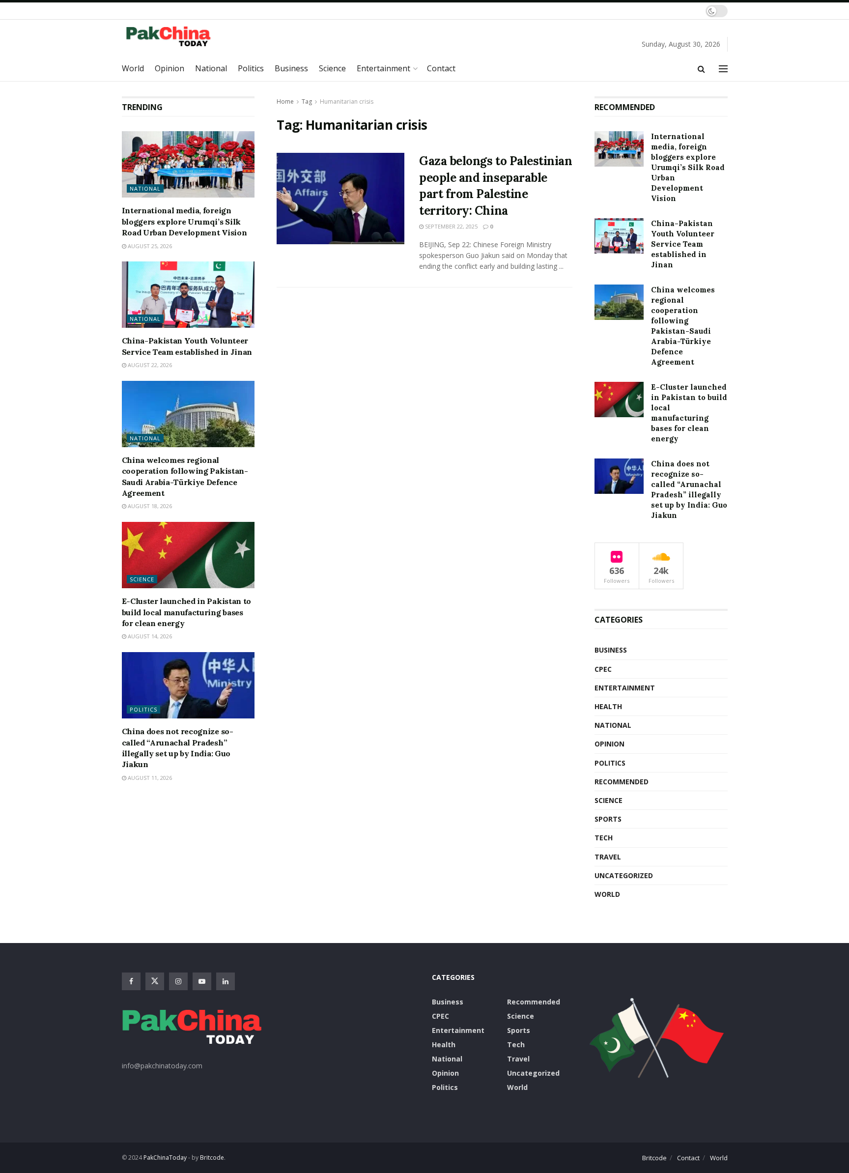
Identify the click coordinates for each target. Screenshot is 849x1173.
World (133, 68)
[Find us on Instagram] (178, 981)
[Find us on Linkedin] (225, 981)
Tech (603, 837)
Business (291, 68)
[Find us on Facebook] (131, 981)
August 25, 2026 (149, 246)
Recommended (621, 781)
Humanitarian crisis (346, 101)
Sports (608, 819)
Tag (307, 101)
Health (608, 706)
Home (285, 101)
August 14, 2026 (149, 636)
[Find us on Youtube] (202, 981)
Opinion (169, 68)
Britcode (654, 1157)
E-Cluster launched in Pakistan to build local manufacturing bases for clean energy (186, 612)
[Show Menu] (723, 68)
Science (332, 68)
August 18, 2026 (149, 506)
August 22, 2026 (149, 365)
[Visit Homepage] (176, 35)
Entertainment (383, 68)
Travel (607, 856)
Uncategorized (623, 875)
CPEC (603, 669)
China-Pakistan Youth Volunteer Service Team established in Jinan (682, 244)
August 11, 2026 (149, 777)
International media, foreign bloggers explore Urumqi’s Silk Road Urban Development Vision (184, 221)
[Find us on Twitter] (154, 981)
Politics (251, 68)
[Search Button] (701, 69)
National (211, 68)
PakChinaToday (165, 1157)
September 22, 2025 (451, 226)
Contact (441, 68)
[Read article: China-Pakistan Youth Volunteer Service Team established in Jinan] (188, 294)
